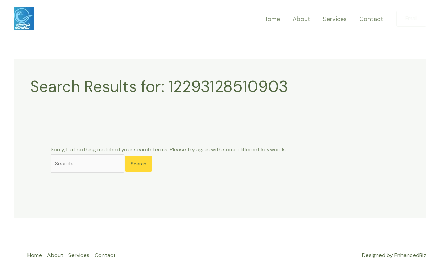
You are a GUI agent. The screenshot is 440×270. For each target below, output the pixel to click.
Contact (371, 19)
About (301, 19)
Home (271, 19)
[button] (411, 19)
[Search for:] (88, 163)
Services (335, 19)
